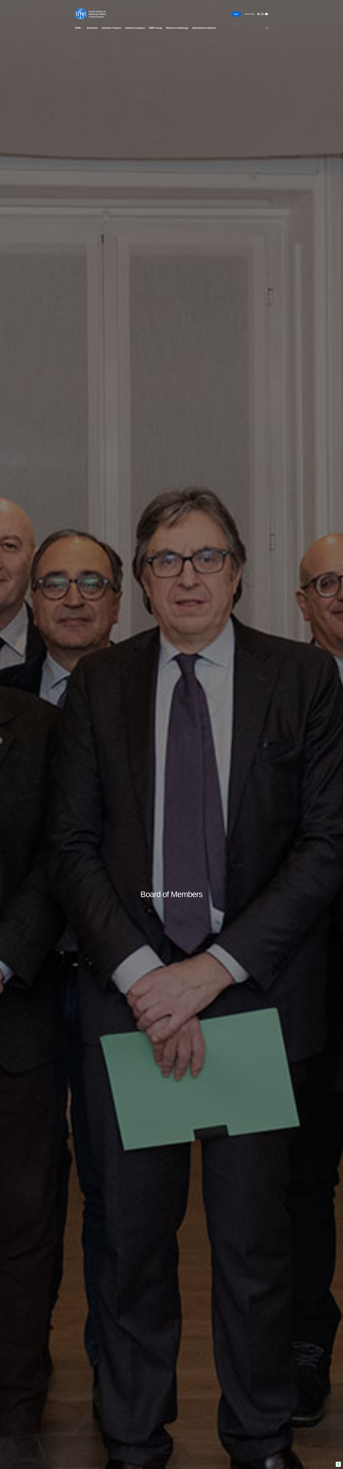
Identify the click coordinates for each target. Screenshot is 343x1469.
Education (92, 28)
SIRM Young (155, 28)
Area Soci (250, 14)
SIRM (78, 28)
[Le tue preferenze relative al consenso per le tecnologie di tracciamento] (338, 1464)
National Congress (135, 28)
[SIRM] (92, 14)
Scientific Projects (111, 28)
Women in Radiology (177, 28)
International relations (204, 28)
